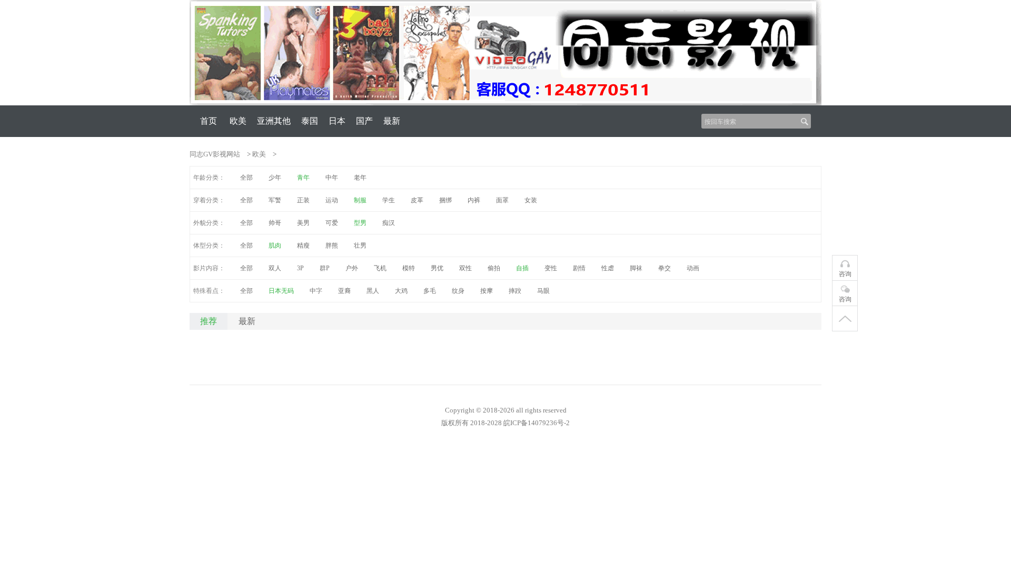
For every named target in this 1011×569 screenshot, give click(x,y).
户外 (351, 268)
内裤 (474, 200)
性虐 (607, 268)
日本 (337, 120)
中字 (316, 291)
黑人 (372, 291)
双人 (275, 268)
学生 (388, 200)
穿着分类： (209, 200)
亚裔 (344, 291)
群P (325, 268)
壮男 (360, 245)
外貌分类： (209, 223)
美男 (303, 223)
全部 (246, 177)
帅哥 (275, 223)
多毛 (429, 291)
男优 (437, 268)
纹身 (458, 291)
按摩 (486, 291)
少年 (275, 177)
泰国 (309, 120)
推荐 (208, 321)
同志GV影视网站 (215, 154)
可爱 (331, 223)
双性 (465, 268)
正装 (303, 200)
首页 (208, 120)
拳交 (664, 268)
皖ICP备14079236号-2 (536, 423)
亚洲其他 (274, 120)
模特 (408, 268)
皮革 (417, 200)
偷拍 (494, 268)
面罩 (502, 200)
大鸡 (401, 291)
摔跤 (515, 291)
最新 (391, 120)
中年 (331, 177)
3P (300, 268)
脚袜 (636, 268)
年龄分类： (209, 177)
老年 (360, 177)
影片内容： (209, 268)
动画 (693, 268)
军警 (275, 200)
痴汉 (388, 223)
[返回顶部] (845, 318)
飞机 (380, 268)
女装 (530, 200)
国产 (364, 120)
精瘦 (303, 245)
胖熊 (331, 245)
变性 (550, 268)
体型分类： (209, 245)
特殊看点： (209, 291)
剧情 (579, 268)
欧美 (238, 120)
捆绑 (445, 200)
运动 (331, 200)
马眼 (543, 291)
